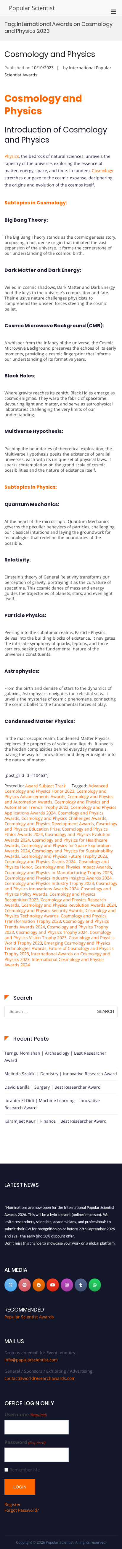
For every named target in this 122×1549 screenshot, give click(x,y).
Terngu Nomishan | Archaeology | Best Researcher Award (55, 1056)
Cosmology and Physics (49, 54)
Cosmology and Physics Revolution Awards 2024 (68, 905)
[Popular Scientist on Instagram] (67, 1285)
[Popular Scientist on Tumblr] (81, 1285)
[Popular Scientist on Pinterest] (24, 1285)
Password (25, 1442)
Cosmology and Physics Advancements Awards (55, 793)
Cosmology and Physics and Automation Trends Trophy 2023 (56, 804)
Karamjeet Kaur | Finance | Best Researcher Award (55, 1121)
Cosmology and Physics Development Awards (49, 823)
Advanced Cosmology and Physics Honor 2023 (56, 788)
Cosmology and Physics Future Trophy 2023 (64, 856)
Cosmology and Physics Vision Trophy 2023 (57, 934)
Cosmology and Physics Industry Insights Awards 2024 (58, 878)
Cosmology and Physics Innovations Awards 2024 (60, 885)
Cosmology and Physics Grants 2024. (40, 861)
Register (12, 1504)
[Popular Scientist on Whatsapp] (95, 1285)
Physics (11, 156)
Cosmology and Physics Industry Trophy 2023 (49, 883)
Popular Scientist (32, 8)
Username (25, 1414)
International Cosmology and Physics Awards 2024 (54, 962)
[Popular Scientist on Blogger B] (39, 1285)
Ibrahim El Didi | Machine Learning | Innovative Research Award (52, 1104)
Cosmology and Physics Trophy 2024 (52, 932)
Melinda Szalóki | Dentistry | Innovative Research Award (60, 1073)
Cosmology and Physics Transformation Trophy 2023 (55, 918)
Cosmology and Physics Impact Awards (72, 867)
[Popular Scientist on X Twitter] (10, 1285)
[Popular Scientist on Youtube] (52, 1285)
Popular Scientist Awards (29, 1317)
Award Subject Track (45, 786)
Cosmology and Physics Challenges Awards (63, 818)
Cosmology (102, 170)
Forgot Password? (21, 1510)
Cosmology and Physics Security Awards (44, 910)
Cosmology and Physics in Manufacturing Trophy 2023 (58, 872)
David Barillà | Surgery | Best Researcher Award (52, 1087)
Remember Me (24, 1470)
